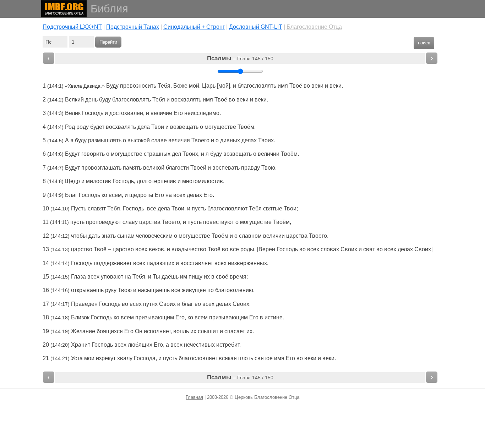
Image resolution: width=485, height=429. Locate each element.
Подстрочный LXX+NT (72, 27)
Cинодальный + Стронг (194, 27)
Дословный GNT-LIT (255, 27)
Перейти (108, 42)
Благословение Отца (314, 27)
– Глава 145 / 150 (240, 58)
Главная (194, 397)
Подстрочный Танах (132, 27)
